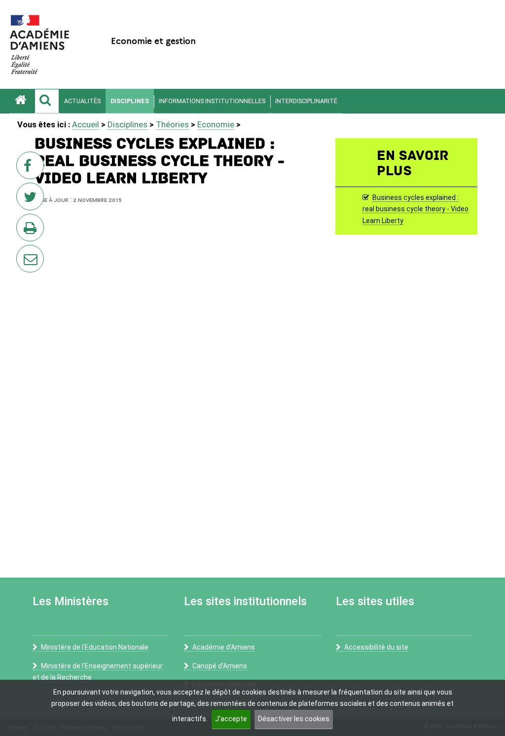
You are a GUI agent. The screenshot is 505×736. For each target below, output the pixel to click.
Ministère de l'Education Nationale (94, 647)
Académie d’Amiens (223, 647)
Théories (172, 124)
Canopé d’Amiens (219, 666)
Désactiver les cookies (293, 719)
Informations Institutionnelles (212, 101)
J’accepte (231, 719)
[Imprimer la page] (32, 230)
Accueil (85, 124)
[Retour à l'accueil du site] (22, 101)
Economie (215, 124)
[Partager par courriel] (24, 252)
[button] (47, 101)
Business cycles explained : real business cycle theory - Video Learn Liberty (415, 209)
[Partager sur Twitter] (32, 199)
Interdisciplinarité (306, 101)
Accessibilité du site (376, 647)
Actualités (82, 101)
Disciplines (129, 101)
